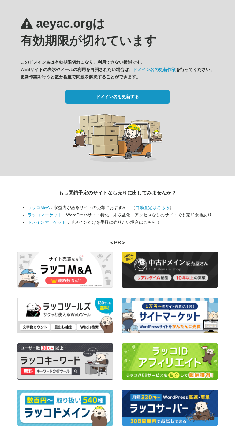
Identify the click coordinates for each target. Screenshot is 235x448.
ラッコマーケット (45, 214)
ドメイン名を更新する (117, 96)
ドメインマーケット (47, 222)
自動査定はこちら (152, 207)
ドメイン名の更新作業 (154, 69)
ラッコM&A (39, 207)
